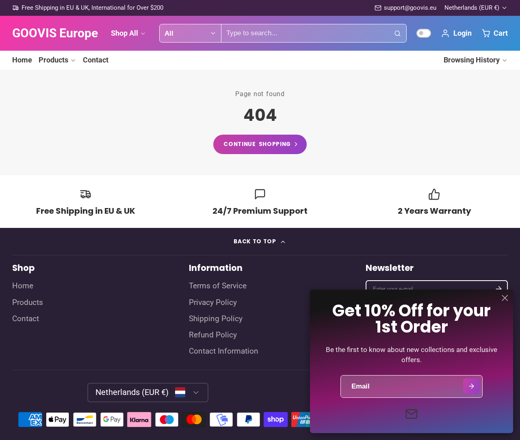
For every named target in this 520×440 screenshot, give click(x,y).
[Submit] (471, 386)
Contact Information (223, 351)
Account (456, 33)
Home (22, 60)
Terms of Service (218, 285)
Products (53, 60)
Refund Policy (213, 335)
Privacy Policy (213, 302)
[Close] (505, 298)
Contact (95, 60)
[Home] (55, 33)
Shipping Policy (216, 318)
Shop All (124, 33)
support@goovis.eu (410, 7)
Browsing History (472, 60)
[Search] (397, 33)
